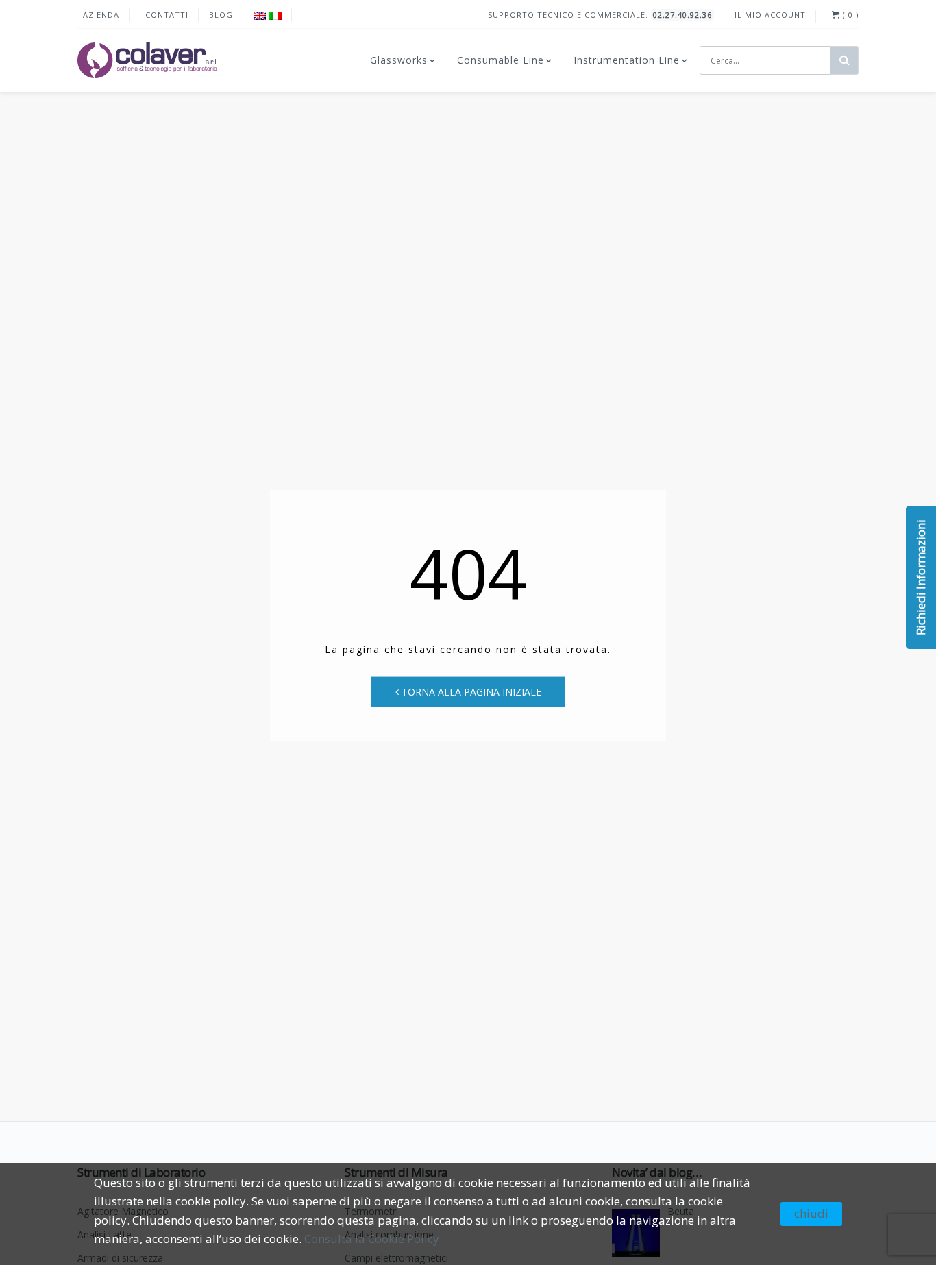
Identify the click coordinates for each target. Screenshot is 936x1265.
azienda (101, 15)
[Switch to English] (260, 15)
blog (221, 15)
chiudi (811, 1213)
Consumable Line (500, 59)
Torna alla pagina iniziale (470, 691)
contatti (166, 15)
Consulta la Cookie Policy (371, 1238)
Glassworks (399, 59)
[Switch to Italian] (275, 15)
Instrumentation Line (627, 59)
